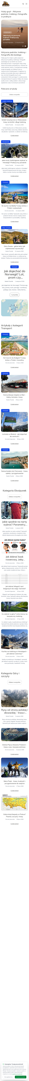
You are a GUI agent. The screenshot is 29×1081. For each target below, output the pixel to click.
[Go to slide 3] (25, 46)
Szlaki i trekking (7, 101)
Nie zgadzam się (8, 1077)
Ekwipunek (7, 32)
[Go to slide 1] (22, 46)
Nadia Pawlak (9, 125)
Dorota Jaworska (9, 210)
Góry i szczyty (6, 227)
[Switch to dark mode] (23, 3)
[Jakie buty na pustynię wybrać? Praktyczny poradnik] (14, 34)
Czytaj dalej (14, 295)
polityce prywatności (17, 1074)
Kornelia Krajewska (8, 42)
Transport (5, 182)
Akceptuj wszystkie (20, 1077)
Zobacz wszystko (14, 94)
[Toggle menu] (26, 4)
